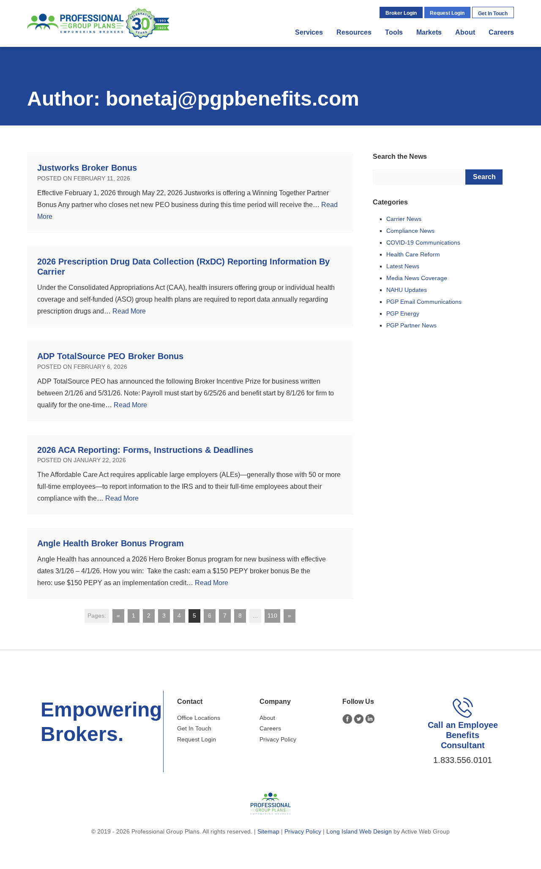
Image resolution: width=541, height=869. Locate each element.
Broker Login (401, 13)
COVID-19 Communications (423, 242)
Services (309, 32)
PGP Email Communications (424, 301)
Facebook (347, 719)
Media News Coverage (416, 278)
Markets (429, 32)
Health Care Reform (413, 254)
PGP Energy (402, 313)
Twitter (358, 719)
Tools (394, 32)
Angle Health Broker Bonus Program (110, 543)
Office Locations (198, 717)
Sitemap (268, 831)
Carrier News (403, 218)
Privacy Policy (278, 739)
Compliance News (410, 230)
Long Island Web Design (359, 831)
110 (272, 615)
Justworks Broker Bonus (87, 167)
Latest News (402, 266)
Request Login (447, 13)
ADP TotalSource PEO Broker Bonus (110, 356)
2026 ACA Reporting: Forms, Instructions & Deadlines (145, 450)
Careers (501, 32)
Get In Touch (493, 13)
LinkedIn (370, 719)
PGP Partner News (411, 325)
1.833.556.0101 (462, 760)
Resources (354, 32)
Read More (129, 311)
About (465, 32)
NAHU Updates (406, 289)
